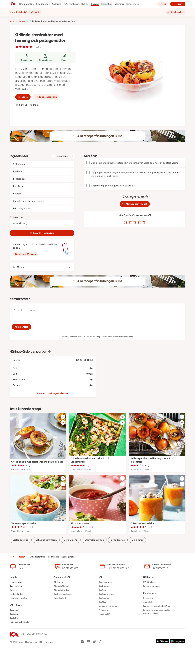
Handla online (26, 4)
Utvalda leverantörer (108, 606)
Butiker (85, 4)
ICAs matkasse (71, 4)
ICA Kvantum (104, 598)
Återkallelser (148, 602)
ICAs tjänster (16, 605)
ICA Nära (102, 590)
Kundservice (132, 4)
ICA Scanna (15, 614)
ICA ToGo (14, 618)
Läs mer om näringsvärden (50, 393)
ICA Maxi (102, 602)
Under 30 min (26, 60)
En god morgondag (151, 586)
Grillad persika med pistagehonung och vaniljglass (37, 461)
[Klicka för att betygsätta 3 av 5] (134, 222)
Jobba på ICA (104, 614)
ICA (100, 577)
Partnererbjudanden (63, 594)
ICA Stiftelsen (149, 582)
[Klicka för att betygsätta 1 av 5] (125, 222)
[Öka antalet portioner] (72, 156)
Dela (35, 104)
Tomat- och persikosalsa (23, 523)
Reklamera (148, 598)
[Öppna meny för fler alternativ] (63, 422)
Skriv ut (23, 104)
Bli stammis (59, 582)
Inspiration (106, 4)
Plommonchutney (80, 523)
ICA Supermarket (106, 594)
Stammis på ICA (62, 577)
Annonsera (103, 610)
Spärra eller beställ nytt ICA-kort (157, 606)
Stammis (119, 4)
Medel (64, 60)
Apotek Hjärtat (16, 594)
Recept (95, 4)
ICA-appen (14, 610)
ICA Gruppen (104, 586)
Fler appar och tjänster (20, 622)
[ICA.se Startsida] (13, 4)
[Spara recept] (63, 417)
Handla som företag (18, 598)
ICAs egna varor (106, 582)
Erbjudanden (43, 4)
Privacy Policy (107, 337)
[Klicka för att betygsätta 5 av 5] (144, 222)
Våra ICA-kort (60, 598)
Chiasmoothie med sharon (143, 523)
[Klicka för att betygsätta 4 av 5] (139, 222)
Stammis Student (61, 586)
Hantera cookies (150, 613)
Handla (13, 577)
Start (12, 21)
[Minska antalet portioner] (53, 156)
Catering (57, 4)
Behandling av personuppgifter (157, 610)
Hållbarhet (148, 577)
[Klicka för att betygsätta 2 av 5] (130, 222)
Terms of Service (122, 337)
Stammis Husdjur (61, 590)
